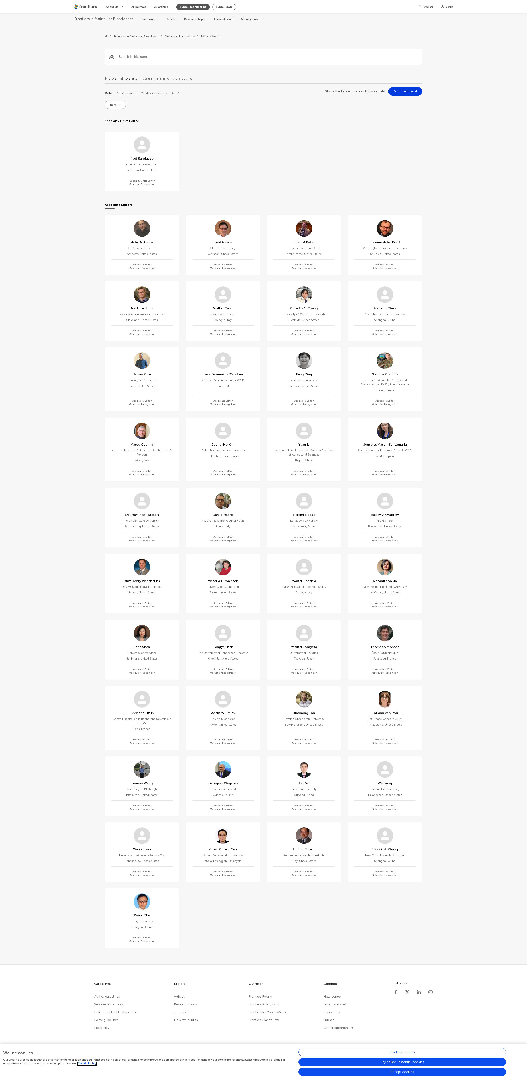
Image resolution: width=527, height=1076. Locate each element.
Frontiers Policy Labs (264, 1004)
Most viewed (126, 93)
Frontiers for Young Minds (267, 1012)
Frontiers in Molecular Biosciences (136, 36)
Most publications (154, 93)
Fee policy (101, 1028)
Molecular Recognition (180, 36)
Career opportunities (338, 1028)
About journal (250, 19)
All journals (138, 7)
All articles (161, 7)
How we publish (186, 1020)
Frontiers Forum (260, 996)
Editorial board (223, 19)
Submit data (224, 7)
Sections (148, 19)
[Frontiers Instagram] (430, 992)
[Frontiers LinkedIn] (418, 992)
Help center (332, 996)
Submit (328, 1020)
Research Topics (195, 19)
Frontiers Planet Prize (264, 1020)
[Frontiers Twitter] (407, 992)
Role (108, 93)
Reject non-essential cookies (402, 1062)
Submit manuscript (193, 7)
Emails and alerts (335, 1004)
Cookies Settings (402, 1052)
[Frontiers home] (106, 37)
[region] (263, 1060)
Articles (172, 19)
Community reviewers (167, 78)
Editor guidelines (106, 1020)
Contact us (331, 1012)
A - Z (175, 93)
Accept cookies (402, 1072)
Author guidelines (107, 996)
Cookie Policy (87, 1063)
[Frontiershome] (86, 6)
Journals (180, 1012)
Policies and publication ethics (116, 1012)
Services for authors (108, 1004)
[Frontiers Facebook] (395, 992)
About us (112, 7)
